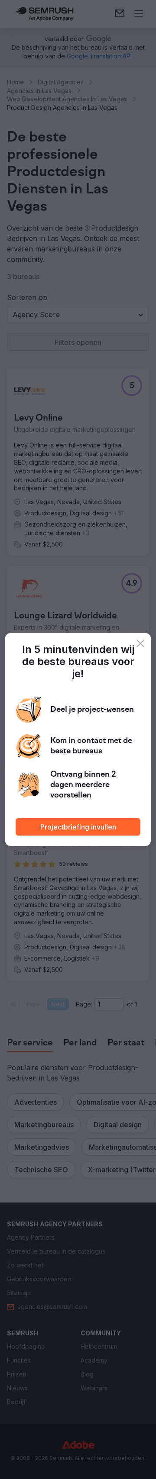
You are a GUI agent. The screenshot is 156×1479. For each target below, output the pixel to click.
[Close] (140, 643)
